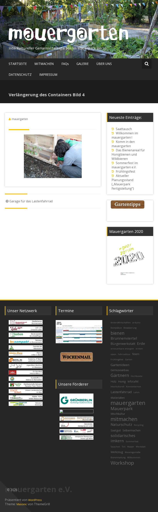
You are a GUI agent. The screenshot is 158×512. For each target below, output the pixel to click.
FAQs (65, 64)
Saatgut (116, 430)
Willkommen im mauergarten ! (125, 135)
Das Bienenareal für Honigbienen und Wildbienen (128, 154)
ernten (139, 348)
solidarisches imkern (123, 438)
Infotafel (133, 381)
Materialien (118, 398)
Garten (128, 359)
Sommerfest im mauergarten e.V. (125, 165)
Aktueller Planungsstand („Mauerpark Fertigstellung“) (123, 182)
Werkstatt (140, 446)
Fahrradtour (124, 354)
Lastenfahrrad (121, 392)
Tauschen (115, 446)
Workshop (122, 462)
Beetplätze (116, 327)
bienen (117, 333)
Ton (123, 446)
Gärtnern (120, 375)
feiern (135, 354)
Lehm (137, 392)
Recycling (138, 425)
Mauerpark (122, 408)
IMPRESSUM (48, 74)
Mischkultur (118, 414)
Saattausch (124, 129)
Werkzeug (117, 452)
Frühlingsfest (125, 171)
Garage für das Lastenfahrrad (31, 201)
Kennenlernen (133, 386)
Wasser (130, 446)
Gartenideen (120, 365)
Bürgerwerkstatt (123, 343)
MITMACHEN (44, 64)
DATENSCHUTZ (20, 74)
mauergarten (20, 119)
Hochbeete (136, 376)
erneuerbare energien (122, 348)
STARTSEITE (18, 64)
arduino (136, 322)
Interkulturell (117, 386)
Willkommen (133, 457)
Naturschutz (121, 424)
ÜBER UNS (104, 64)
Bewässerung (130, 327)
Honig (122, 381)
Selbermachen (131, 430)
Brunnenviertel (124, 338)
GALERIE (82, 64)
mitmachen (124, 419)
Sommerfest (132, 441)
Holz (113, 381)
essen (113, 354)
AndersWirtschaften (121, 322)
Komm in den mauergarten (123, 144)
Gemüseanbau (120, 370)
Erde (141, 343)
